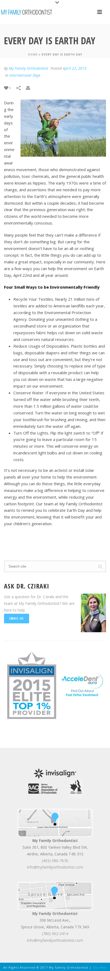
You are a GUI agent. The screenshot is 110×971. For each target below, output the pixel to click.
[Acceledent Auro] (82, 684)
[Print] (31, 87)
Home (33, 54)
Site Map (100, 967)
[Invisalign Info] (31, 684)
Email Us (16, 618)
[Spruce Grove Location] (55, 895)
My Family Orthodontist (28, 68)
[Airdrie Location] (55, 822)
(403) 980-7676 (55, 860)
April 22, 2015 (75, 68)
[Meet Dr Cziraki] (42, 788)
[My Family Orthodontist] (26, 12)
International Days (24, 75)
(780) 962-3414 (55, 933)
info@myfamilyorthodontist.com (55, 867)
